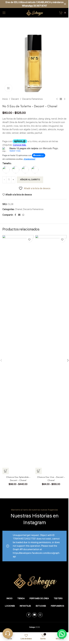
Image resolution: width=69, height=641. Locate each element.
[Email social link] (19, 215)
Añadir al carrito (30, 179)
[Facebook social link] (15, 215)
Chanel (18, 209)
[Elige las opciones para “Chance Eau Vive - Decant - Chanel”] (38, 471)
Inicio (5, 99)
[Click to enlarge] (8, 88)
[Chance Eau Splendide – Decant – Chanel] (18, 354)
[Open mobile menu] (4, 13)
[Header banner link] (34, 4)
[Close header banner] (65, 4)
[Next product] (65, 99)
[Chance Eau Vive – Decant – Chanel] (51, 354)
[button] (62, 634)
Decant (15, 99)
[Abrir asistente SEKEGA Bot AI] (8, 633)
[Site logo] (34, 12)
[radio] (6, 169)
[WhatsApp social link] (23, 215)
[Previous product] (57, 99)
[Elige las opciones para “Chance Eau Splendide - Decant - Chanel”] (5, 471)
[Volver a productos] (61, 99)
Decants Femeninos (32, 99)
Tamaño (6, 163)
